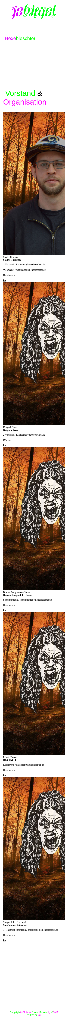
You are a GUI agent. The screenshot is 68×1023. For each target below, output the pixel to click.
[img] (34, 12)
